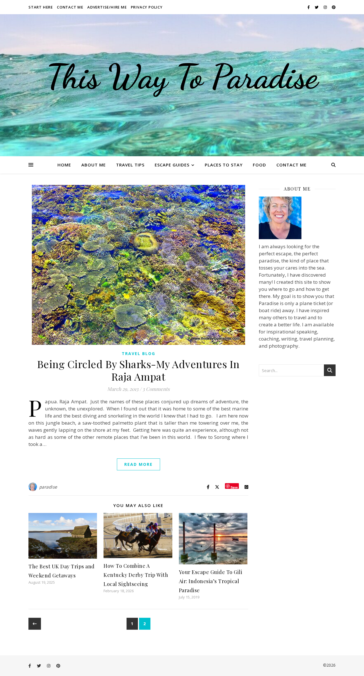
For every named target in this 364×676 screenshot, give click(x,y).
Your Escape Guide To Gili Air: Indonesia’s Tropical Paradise (211, 581)
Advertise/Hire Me (107, 7)
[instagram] (326, 7)
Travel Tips (130, 165)
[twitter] (317, 7)
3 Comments (156, 389)
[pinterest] (334, 7)
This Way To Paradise (182, 77)
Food (259, 165)
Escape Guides (172, 165)
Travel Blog (138, 353)
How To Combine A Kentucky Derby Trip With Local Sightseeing (136, 574)
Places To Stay (224, 165)
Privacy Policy (147, 7)
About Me (93, 165)
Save (234, 487)
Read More (138, 464)
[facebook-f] (309, 7)
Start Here (40, 7)
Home (64, 165)
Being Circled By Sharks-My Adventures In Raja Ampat (138, 370)
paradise (48, 487)
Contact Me (70, 7)
